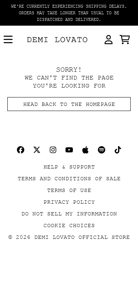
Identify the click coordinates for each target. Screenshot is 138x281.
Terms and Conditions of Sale (69, 178)
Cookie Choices (69, 225)
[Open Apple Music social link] (85, 150)
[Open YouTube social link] (69, 150)
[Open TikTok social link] (118, 150)
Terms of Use (69, 190)
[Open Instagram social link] (53, 150)
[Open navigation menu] (8, 40)
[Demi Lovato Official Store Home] (57, 39)
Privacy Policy (69, 202)
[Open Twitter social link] (37, 150)
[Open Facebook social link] (21, 150)
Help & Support (69, 166)
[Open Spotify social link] (101, 150)
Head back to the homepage (69, 104)
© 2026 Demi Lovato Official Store (69, 237)
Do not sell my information (69, 213)
